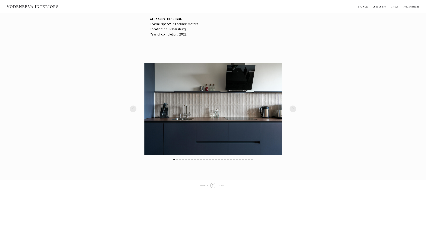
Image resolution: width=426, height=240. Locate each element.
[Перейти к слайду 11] (204, 159)
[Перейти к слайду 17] (222, 159)
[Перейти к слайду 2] (177, 159)
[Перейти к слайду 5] (186, 159)
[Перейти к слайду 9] (198, 159)
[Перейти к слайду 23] (240, 159)
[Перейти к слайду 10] (201, 159)
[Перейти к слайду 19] (228, 159)
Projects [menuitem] (363, 6)
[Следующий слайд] (293, 109)
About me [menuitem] (379, 6)
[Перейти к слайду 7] (192, 159)
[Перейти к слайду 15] (216, 159)
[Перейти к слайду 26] (249, 159)
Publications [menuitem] (411, 6)
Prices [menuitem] (395, 6)
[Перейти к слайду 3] (180, 159)
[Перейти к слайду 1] (174, 159)
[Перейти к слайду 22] (237, 159)
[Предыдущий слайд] (133, 109)
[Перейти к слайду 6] (189, 159)
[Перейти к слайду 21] (234, 159)
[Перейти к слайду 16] (219, 159)
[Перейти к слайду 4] (183, 159)
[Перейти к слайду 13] (210, 159)
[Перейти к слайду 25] (246, 159)
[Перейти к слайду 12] (207, 159)
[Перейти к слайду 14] (213, 159)
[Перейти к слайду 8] (195, 159)
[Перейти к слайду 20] (231, 159)
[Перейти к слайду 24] (243, 159)
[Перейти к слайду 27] (252, 159)
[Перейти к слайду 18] (225, 159)
